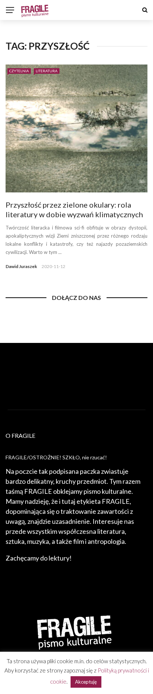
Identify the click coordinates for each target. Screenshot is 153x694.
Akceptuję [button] (86, 682)
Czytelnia (19, 71)
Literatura (47, 71)
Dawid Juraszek (21, 266)
